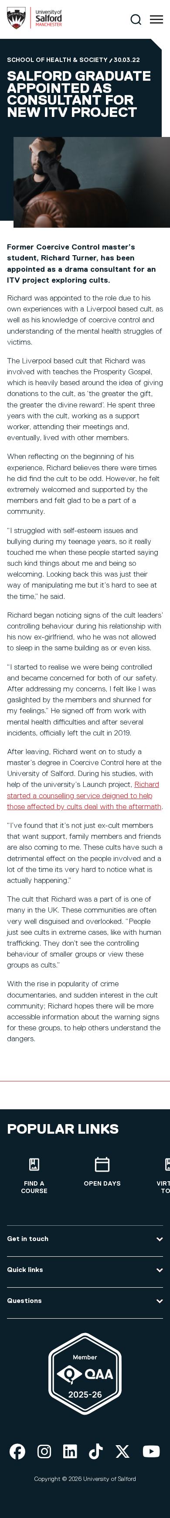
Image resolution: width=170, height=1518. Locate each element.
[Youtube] (151, 1452)
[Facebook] (17, 1452)
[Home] (34, 27)
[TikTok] (96, 1452)
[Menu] (156, 19)
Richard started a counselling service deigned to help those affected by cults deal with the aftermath (84, 795)
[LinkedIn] (70, 1452)
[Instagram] (44, 1452)
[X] (122, 1452)
